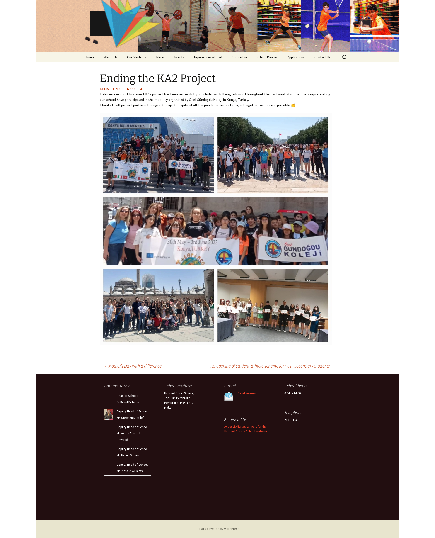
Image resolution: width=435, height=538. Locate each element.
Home (90, 57)
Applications (296, 57)
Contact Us (322, 57)
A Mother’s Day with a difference (131, 366)
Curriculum (239, 57)
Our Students (136, 57)
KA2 (132, 89)
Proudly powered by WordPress (217, 529)
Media (160, 57)
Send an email (247, 393)
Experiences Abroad (208, 57)
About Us (110, 57)
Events (179, 57)
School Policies (267, 57)
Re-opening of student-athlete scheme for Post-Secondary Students (272, 366)
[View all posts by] (141, 89)
